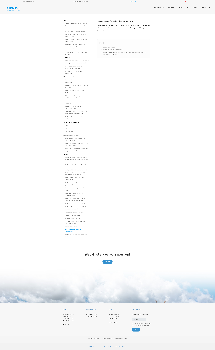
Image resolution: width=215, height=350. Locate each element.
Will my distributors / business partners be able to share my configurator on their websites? (76, 160)
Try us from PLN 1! (134, 1)
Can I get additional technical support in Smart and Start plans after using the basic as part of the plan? (76, 26)
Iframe (66, 125)
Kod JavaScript (69, 131)
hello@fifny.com (69, 321)
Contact (203, 7)
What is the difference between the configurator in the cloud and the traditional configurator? (75, 47)
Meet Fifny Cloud (158, 7)
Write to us (107, 261)
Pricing (180, 7)
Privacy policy (112, 322)
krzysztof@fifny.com (83, 1)
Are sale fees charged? (71, 226)
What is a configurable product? (74, 212)
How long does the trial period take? (75, 31)
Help (188, 7)
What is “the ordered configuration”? (75, 204)
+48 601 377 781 (30, 1)
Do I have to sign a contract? (73, 218)
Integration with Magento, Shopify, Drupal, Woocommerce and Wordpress (107, 338)
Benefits (171, 7)
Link (66, 128)
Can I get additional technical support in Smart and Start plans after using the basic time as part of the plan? (76, 172)
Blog (195, 7)
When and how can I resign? (73, 215)
